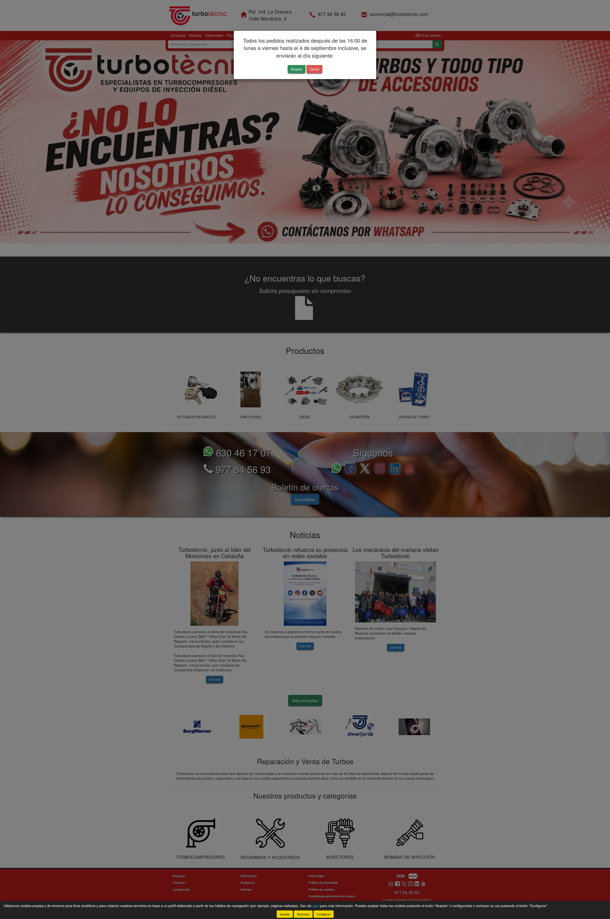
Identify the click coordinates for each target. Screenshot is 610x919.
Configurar (323, 914)
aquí (316, 905)
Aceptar (296, 69)
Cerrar (314, 69)
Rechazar (303, 914)
